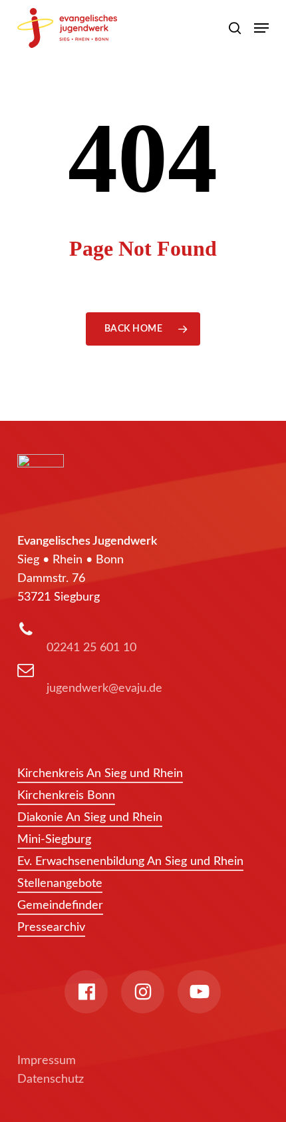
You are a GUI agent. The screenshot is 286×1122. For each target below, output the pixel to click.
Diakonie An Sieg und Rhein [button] (89, 818)
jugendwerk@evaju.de (104, 689)
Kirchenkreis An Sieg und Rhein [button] (100, 774)
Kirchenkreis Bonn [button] (66, 796)
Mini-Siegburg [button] (54, 840)
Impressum (46, 1061)
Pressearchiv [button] (51, 928)
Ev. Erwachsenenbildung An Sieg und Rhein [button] (130, 862)
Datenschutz (50, 1079)
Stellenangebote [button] (59, 884)
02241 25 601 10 (91, 648)
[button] (261, 28)
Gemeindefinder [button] (60, 906)
